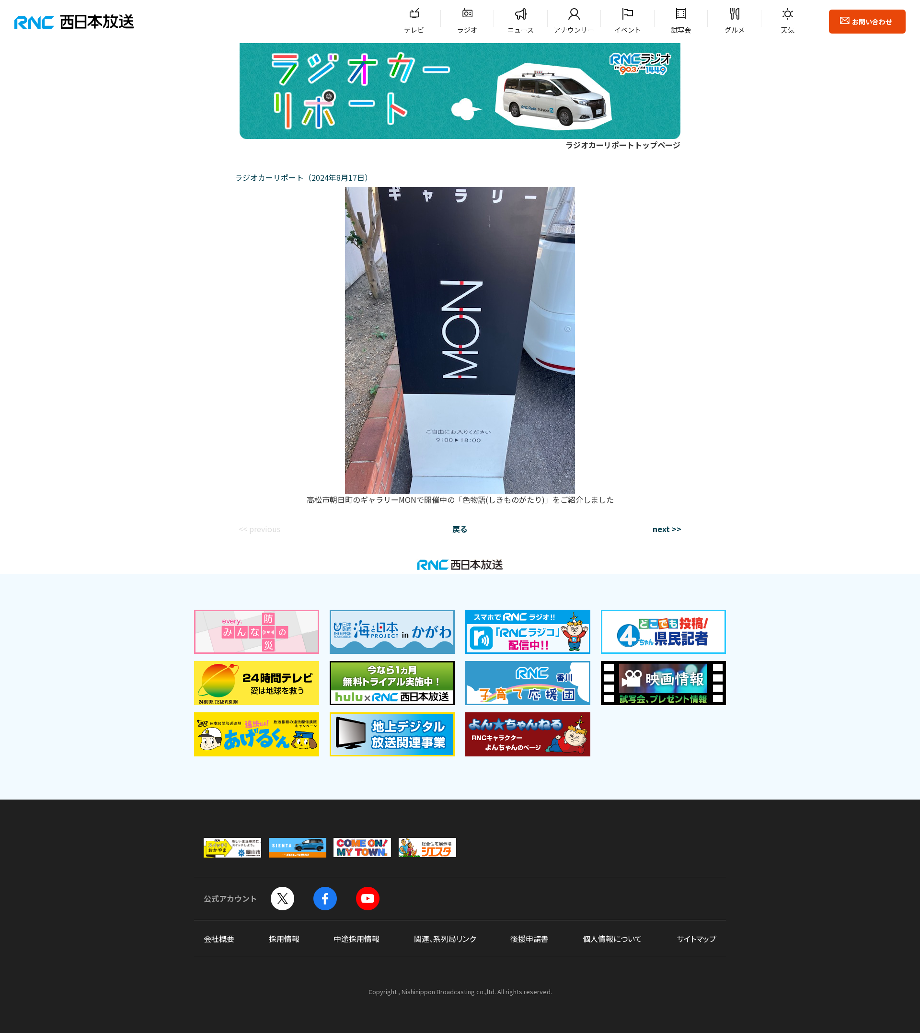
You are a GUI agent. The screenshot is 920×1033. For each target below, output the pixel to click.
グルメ (734, 30)
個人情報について (612, 938)
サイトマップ (696, 938)
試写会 (681, 30)
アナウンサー (574, 30)
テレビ (414, 30)
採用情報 (284, 938)
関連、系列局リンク (445, 938)
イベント (627, 30)
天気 (787, 30)
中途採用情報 (357, 938)
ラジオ (467, 30)
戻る (460, 528)
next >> (667, 528)
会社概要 (219, 938)
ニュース (520, 30)
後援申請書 (529, 938)
